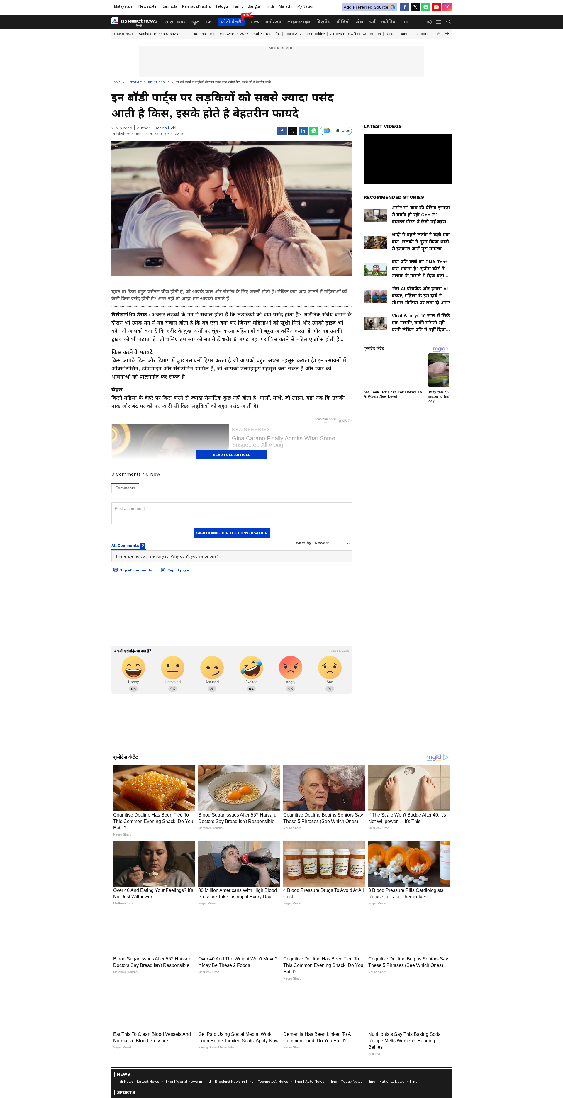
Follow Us (341, 131)
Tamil (238, 6)
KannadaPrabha (196, 6)
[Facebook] (404, 7)
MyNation (306, 6)
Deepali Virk (165, 127)
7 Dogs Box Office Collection (355, 34)
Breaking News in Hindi (235, 1082)
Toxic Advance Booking (305, 34)
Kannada (169, 6)
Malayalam (123, 6)
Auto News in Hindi (321, 1082)
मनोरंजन (273, 22)
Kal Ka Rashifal (267, 34)
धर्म (372, 22)
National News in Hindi (398, 1082)
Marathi (285, 6)
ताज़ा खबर (175, 22)
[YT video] (436, 7)
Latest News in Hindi (155, 1082)
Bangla (253, 6)
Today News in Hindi (358, 1082)
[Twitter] (415, 7)
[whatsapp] (425, 7)
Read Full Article (231, 455)
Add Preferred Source (366, 7)
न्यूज (195, 22)
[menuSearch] (448, 22)
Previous (438, 33)
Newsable (147, 6)
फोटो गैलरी (231, 22)
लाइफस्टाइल (299, 22)
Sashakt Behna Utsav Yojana (163, 34)
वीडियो (343, 22)
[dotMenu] (406, 21)
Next (447, 33)
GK (209, 22)
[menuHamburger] (439, 22)
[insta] (447, 7)
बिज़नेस (323, 22)
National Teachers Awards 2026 (221, 34)
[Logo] (136, 22)
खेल (359, 22)
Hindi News (124, 1082)
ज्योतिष (388, 22)
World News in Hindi (194, 1082)
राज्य (255, 22)
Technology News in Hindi (280, 1082)
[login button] (431, 22)
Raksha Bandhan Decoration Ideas (416, 34)
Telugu (221, 6)
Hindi (269, 6)
